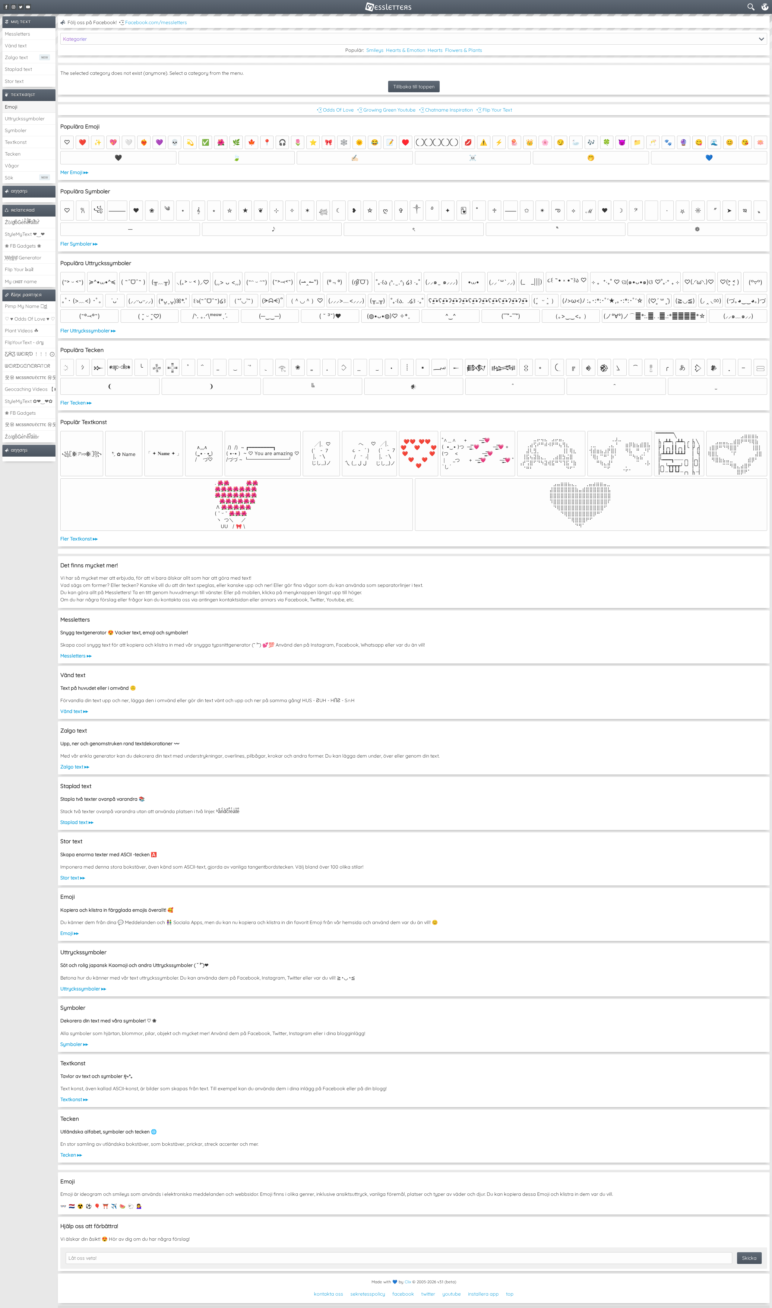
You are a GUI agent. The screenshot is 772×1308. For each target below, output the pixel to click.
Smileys (375, 50)
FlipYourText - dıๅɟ (24, 342)
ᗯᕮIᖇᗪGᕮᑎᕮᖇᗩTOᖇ (27, 366)
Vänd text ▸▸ (74, 711)
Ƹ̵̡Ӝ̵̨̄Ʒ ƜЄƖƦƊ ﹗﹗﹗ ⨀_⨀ (30, 354)
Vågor (12, 166)
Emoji (11, 107)
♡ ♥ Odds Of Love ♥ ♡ (30, 319)
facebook (403, 1294)
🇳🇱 (72, 1206)
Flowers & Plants (463, 50)
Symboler (16, 130)
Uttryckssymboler (25, 119)
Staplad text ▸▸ (76, 822)
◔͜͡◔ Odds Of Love (335, 110)
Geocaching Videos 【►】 (30, 389)
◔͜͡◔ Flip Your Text (493, 110)
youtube (451, 1294)
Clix (408, 1281)
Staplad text (18, 69)
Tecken (13, 154)
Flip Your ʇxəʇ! (19, 269)
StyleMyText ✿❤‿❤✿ (28, 401)
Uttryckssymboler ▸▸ (83, 989)
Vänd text (16, 46)
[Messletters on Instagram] (14, 7)
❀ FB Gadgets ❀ (23, 246)
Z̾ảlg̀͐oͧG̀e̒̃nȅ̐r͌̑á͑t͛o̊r (22, 437)
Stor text (14, 81)
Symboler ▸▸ (74, 1044)
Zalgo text (16, 57)
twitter (428, 1294)
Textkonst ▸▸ (74, 1099)
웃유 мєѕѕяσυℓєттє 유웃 (30, 377)
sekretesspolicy (367, 1294)
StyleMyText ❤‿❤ (25, 234)
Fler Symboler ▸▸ (79, 244)
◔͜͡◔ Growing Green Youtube (386, 110)
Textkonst (16, 142)
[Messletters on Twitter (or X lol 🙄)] (21, 7)
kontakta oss (328, 1294)
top (510, 1294)
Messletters (17, 34)
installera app (483, 1294)
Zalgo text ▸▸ (74, 767)
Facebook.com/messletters (156, 22)
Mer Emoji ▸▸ (74, 172)
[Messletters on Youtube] (28, 7)
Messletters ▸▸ (76, 656)
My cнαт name (21, 281)
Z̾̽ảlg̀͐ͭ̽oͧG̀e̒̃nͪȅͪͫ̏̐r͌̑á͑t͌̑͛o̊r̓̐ (22, 222)
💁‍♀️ (139, 1206)
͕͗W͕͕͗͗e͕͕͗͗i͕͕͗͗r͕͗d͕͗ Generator (23, 258)
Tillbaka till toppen (414, 87)
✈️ (114, 1206)
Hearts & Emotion (405, 50)
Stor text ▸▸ (72, 878)
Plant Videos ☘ (21, 331)
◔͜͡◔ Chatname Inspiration (445, 110)
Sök (9, 178)
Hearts (435, 50)
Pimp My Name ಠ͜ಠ (26, 306)
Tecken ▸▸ (71, 1155)
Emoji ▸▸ (69, 933)
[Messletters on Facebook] (6, 7)
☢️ (80, 1206)
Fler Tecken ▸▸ (76, 403)
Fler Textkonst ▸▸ (79, 539)
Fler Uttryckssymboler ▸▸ (88, 331)
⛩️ (106, 1206)
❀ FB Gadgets (20, 413)
